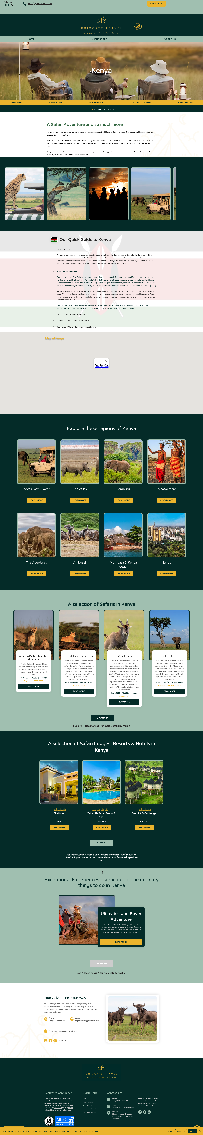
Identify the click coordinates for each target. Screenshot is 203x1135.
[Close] (200, 1131)
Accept (192, 1131)
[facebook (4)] (8, 5)
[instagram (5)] (45, 1040)
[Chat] (45, 1031)
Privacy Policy (93, 1131)
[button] (104, 249)
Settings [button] (170, 1131)
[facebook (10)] (144, 1112)
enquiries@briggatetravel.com (87, 1020)
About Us (58, 1108)
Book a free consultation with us (63, 1031)
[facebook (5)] (50, 1040)
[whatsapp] (149, 1112)
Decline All (181, 1131)
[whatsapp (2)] (55, 1040)
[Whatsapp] (12, 5)
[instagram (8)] (140, 1112)
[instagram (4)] (5, 5)
